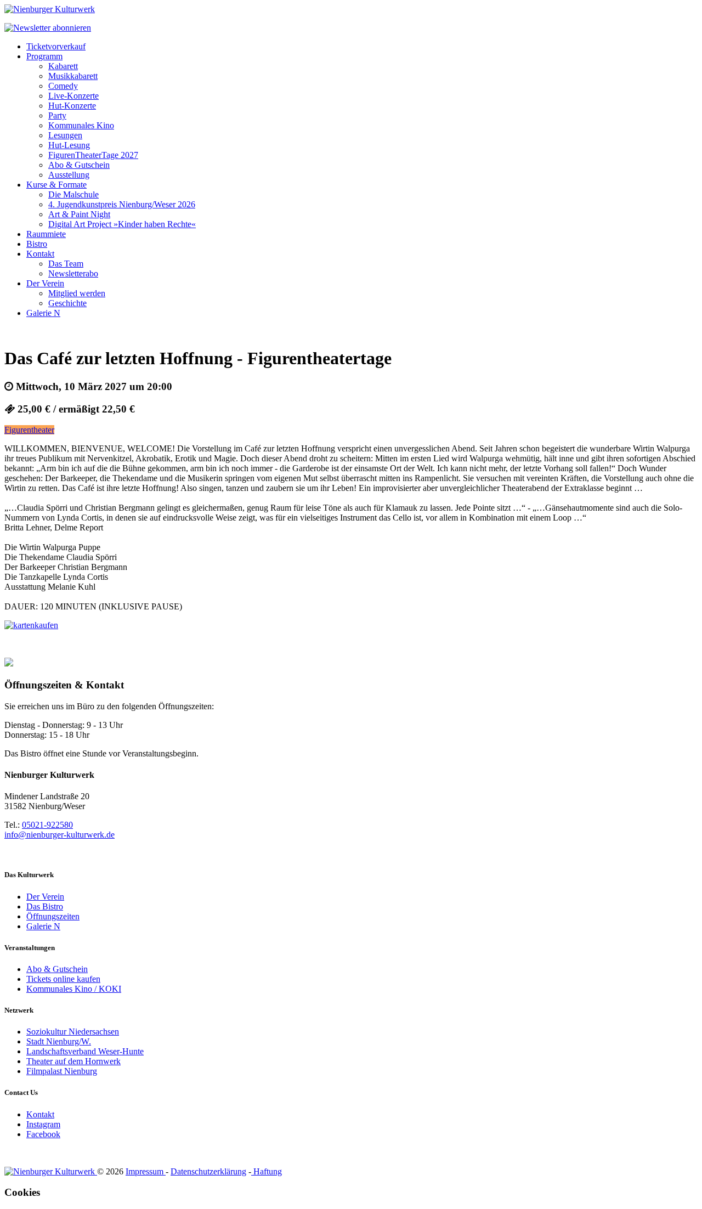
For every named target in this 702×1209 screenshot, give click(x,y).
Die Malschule (73, 194)
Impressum (146, 1171)
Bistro (36, 243)
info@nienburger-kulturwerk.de (59, 834)
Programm (44, 56)
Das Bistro (44, 906)
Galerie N (43, 313)
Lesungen (65, 135)
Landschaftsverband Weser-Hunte (85, 1051)
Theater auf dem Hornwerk (73, 1061)
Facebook (43, 1134)
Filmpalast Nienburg (61, 1071)
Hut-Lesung (69, 145)
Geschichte (67, 303)
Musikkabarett (73, 76)
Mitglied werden (76, 293)
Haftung (266, 1171)
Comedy (63, 86)
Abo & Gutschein (79, 165)
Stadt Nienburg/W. (58, 1041)
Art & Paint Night (79, 214)
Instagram (43, 1124)
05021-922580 (47, 824)
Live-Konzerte (73, 95)
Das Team (65, 263)
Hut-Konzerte (72, 105)
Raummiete (46, 234)
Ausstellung (68, 174)
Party (57, 115)
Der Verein (45, 283)
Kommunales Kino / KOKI (73, 988)
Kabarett (63, 66)
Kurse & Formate (56, 184)
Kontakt (40, 253)
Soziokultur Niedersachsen (72, 1031)
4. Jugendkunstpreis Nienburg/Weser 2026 (121, 204)
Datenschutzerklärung (208, 1171)
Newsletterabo (73, 273)
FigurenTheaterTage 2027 (93, 155)
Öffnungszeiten (53, 916)
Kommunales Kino (81, 125)
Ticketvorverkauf (56, 46)
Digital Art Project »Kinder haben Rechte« (122, 224)
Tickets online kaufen (63, 979)
